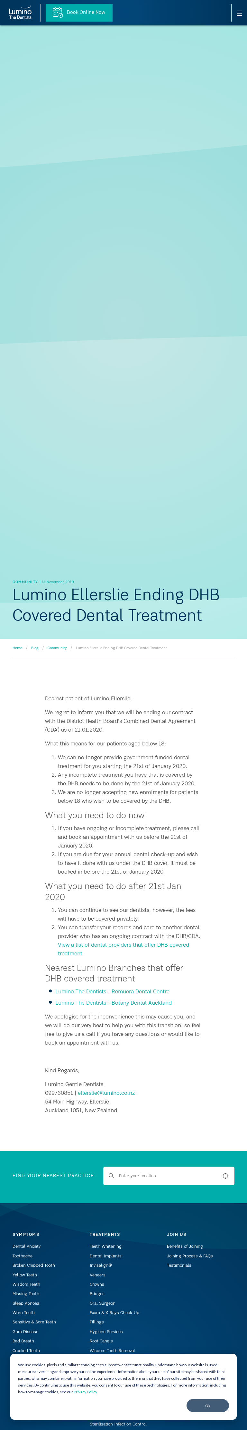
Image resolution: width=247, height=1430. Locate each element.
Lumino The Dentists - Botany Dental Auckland (113, 1003)
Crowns (97, 1284)
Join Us (177, 1234)
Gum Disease (25, 1332)
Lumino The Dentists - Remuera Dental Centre (112, 992)
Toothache (22, 1256)
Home (17, 648)
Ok (207, 1405)
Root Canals (101, 1341)
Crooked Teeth (26, 1351)
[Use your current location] (225, 1176)
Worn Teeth (24, 1313)
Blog (35, 648)
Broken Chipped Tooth (34, 1265)
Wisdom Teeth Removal (112, 1351)
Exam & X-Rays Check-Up (114, 1313)
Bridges (97, 1294)
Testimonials (179, 1265)
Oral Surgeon (102, 1303)
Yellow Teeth (25, 1275)
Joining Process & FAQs (190, 1256)
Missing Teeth (26, 1294)
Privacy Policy (85, 1391)
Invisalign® (101, 1265)
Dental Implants (106, 1256)
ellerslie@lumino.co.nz (106, 1093)
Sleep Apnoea (26, 1303)
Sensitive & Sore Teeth (34, 1322)
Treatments (105, 1234)
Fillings (97, 1322)
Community (57, 648)
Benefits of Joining (185, 1246)
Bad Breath (23, 1341)
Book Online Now (85, 12)
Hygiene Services (106, 1332)
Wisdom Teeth (26, 1284)
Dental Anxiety (27, 1246)
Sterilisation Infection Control (118, 1424)
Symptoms (26, 1234)
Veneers (97, 1275)
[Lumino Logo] (20, 12)
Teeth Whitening (106, 1246)
